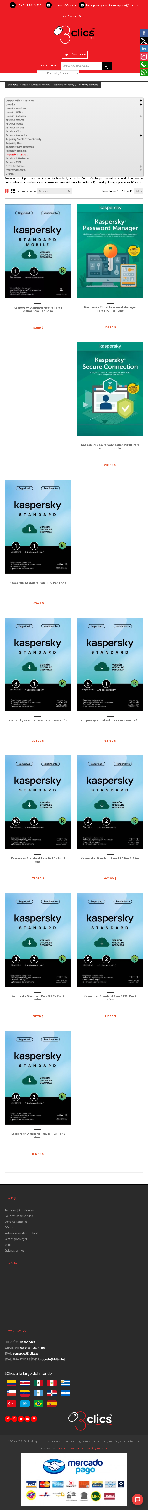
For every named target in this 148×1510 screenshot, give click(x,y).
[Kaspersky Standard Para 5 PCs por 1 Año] (110, 664)
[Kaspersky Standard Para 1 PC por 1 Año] (38, 526)
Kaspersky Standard (17, 154)
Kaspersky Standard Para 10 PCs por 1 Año (38, 860)
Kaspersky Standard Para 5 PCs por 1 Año (110, 720)
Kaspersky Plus (13, 143)
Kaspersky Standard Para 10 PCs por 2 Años (38, 1135)
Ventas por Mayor (16, 1239)
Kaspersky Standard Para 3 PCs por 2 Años (37, 997)
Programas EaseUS (16, 170)
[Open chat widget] (137, 1499)
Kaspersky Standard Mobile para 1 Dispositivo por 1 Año (38, 309)
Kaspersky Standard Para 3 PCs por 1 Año (37, 720)
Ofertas (10, 174)
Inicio (25, 84)
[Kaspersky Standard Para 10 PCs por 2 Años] (38, 1078)
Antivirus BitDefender (17, 158)
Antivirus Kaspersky (64, 84)
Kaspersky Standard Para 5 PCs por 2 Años (110, 997)
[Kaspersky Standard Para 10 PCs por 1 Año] (38, 802)
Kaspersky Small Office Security (23, 139)
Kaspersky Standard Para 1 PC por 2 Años (110, 858)
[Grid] (6, 191)
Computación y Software (20, 100)
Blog (8, 1245)
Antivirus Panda (14, 123)
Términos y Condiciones (19, 1210)
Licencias (10, 104)
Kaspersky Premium (16, 150)
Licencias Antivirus (41, 84)
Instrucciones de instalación (22, 1233)
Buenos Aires (27, 1342)
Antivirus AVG (13, 131)
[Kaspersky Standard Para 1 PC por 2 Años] (110, 802)
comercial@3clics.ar (65, 5)
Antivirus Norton (15, 127)
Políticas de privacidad (19, 1216)
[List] (13, 191)
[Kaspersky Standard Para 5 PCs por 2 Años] (110, 940)
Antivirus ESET (13, 162)
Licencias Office (14, 112)
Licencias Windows (16, 108)
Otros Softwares (15, 166)
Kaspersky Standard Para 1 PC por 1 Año (38, 582)
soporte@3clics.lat (127, 5)
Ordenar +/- (46, 191)
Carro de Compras (16, 1221)
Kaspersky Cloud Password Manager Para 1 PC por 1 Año (110, 309)
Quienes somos (14, 1250)
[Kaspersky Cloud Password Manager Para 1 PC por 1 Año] (110, 251)
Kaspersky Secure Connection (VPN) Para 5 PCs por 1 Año (110, 446)
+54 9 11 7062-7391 (30, 5)
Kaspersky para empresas (20, 147)
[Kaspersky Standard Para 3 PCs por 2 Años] (38, 940)
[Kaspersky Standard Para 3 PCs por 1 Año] (38, 664)
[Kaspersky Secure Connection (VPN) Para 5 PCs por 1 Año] (110, 389)
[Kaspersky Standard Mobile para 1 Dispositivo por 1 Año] (38, 251)
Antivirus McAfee (15, 120)
